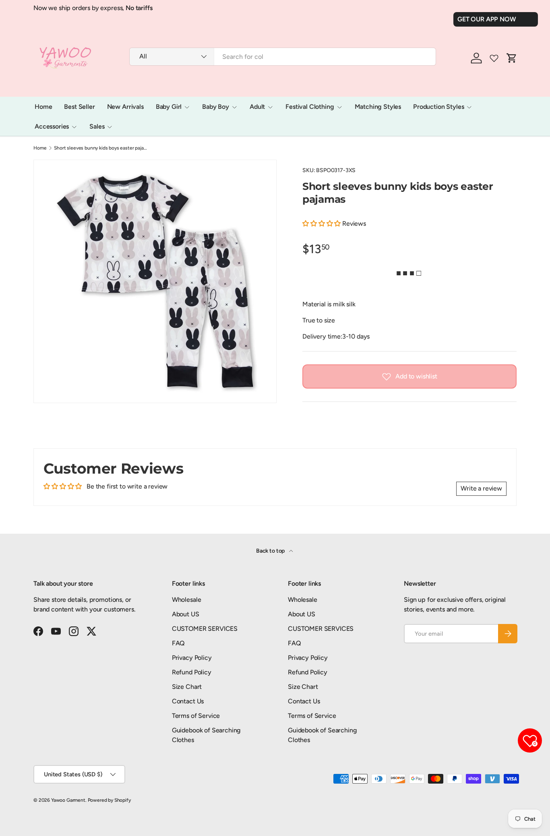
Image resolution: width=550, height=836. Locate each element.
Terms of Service (196, 716)
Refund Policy (191, 672)
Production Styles (438, 106)
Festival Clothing (309, 106)
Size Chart (187, 686)
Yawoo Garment (68, 800)
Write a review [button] (481, 488)
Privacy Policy (192, 657)
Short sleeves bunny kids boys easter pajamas (102, 148)
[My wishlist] (494, 58)
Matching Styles (378, 106)
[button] (322, 223)
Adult (257, 106)
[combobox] (283, 56)
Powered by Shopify (109, 800)
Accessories (52, 126)
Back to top (271, 550)
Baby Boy (215, 106)
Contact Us (188, 701)
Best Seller (79, 106)
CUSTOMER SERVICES (205, 628)
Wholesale (186, 599)
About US (185, 614)
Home (43, 106)
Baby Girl (169, 106)
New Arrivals (125, 106)
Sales (96, 126)
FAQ (178, 643)
